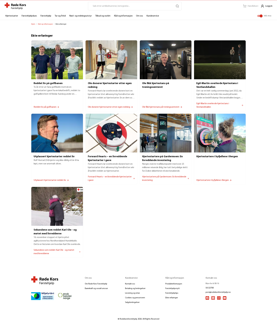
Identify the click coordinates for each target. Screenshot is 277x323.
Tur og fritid (60, 16)
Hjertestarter (11, 16)
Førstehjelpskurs (29, 16)
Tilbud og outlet (103, 16)
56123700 (210, 288)
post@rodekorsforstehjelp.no (218, 292)
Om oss (139, 16)
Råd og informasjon (123, 16)
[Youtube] (224, 298)
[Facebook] (207, 298)
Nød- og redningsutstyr (80, 16)
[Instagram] (219, 298)
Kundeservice (152, 16)
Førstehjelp (45, 16)
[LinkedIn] (213, 298)
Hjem (33, 24)
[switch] (261, 16)
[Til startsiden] (15, 6)
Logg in (268, 6)
